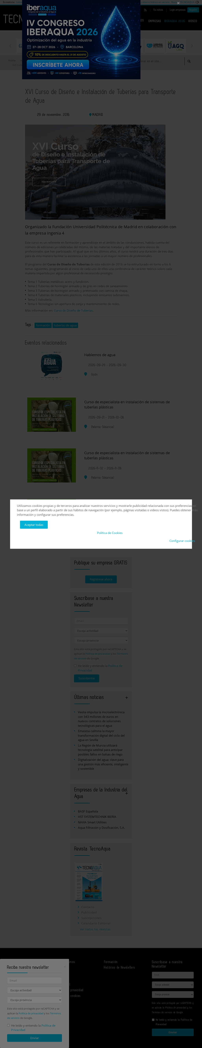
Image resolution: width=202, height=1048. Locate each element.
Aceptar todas (33, 525)
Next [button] (192, 46)
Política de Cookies (110, 533)
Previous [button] (10, 46)
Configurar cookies (182, 541)
